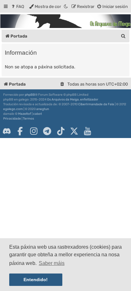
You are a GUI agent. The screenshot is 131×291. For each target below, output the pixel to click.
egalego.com (13, 109)
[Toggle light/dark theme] (66, 6)
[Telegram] (47, 131)
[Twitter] (74, 131)
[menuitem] (17, 6)
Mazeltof (24, 114)
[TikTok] (61, 131)
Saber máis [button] (52, 263)
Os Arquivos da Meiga (63, 99)
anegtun (42, 109)
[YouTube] (87, 131)
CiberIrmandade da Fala (96, 104)
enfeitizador (89, 99)
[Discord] (7, 131)
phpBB (30, 95)
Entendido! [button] (36, 279)
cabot (37, 114)
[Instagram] (34, 131)
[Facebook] (20, 131)
